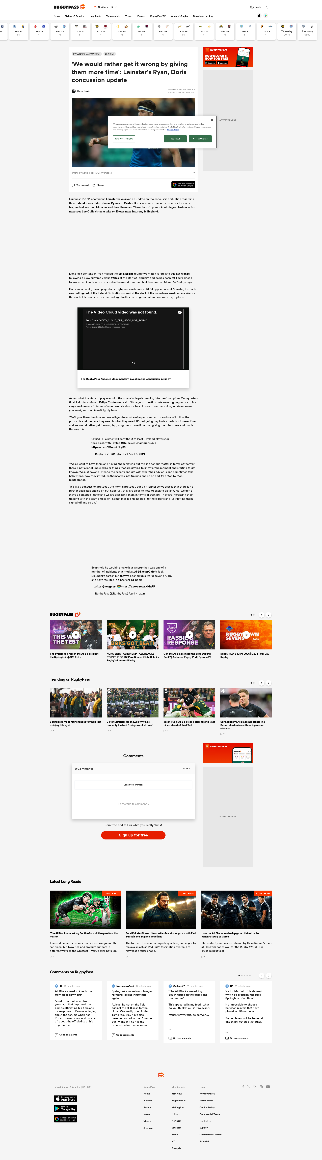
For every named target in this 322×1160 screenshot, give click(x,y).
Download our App (203, 16)
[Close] (212, 120)
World (175, 1134)
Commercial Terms (210, 1114)
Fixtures (148, 1100)
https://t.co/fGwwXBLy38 (108, 447)
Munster (101, 207)
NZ (173, 1141)
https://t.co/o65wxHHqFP (138, 586)
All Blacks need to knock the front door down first (73, 992)
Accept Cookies (200, 138)
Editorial (204, 1141)
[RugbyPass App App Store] (87, 1099)
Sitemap (148, 1128)
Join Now (177, 1093)
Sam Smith (84, 91)
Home (147, 1093)
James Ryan (110, 203)
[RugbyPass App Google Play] (87, 1109)
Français (176, 1148)
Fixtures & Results (74, 16)
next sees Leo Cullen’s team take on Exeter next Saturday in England (113, 211)
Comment (82, 185)
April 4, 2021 (137, 593)
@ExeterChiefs (147, 571)
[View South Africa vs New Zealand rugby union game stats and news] (183, 31)
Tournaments (113, 16)
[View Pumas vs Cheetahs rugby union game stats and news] (163, 31)
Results (147, 1107)
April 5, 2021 (137, 454)
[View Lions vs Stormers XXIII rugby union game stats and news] (39, 31)
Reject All (175, 138)
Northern (176, 1120)
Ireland (80, 203)
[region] (162, 132)
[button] (85, 924)
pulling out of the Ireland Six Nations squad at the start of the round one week (125, 293)
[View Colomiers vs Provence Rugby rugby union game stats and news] (307, 31)
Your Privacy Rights (124, 138)
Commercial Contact (211, 1134)
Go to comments (66, 1034)
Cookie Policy (207, 1107)
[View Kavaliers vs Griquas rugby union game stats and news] (266, 31)
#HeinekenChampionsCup (138, 443)
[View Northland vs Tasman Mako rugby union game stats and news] (245, 31)
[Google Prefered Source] (181, 185)
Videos (147, 1121)
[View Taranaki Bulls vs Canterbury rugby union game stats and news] (101, 31)
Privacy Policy (207, 1093)
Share (100, 185)
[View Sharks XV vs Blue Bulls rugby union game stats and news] (59, 31)
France (185, 273)
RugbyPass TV (158, 16)
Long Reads (95, 16)
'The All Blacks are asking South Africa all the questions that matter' (188, 994)
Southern (176, 1127)
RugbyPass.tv (179, 1100)
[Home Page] (70, 7)
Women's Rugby (179, 16)
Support (204, 1127)
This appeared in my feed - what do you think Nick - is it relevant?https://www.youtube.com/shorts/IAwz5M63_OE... (200, 1016)
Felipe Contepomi (110, 402)
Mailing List (178, 1107)
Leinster (111, 199)
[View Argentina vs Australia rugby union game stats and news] (204, 31)
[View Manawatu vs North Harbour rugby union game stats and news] (142, 31)
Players (141, 16)
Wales (115, 278)
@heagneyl (109, 586)
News (57, 16)
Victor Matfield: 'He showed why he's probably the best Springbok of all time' (243, 994)
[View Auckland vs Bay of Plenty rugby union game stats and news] (18, 31)
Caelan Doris (132, 203)
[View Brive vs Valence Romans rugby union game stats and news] (80, 31)
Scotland (153, 282)
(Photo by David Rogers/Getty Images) (92, 172)
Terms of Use (206, 1100)
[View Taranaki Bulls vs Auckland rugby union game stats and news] (286, 31)
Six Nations (125, 273)
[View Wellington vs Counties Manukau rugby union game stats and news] (225, 31)
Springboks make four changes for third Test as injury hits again (132, 994)
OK (133, 363)
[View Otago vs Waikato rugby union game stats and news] (121, 31)
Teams (128, 16)
